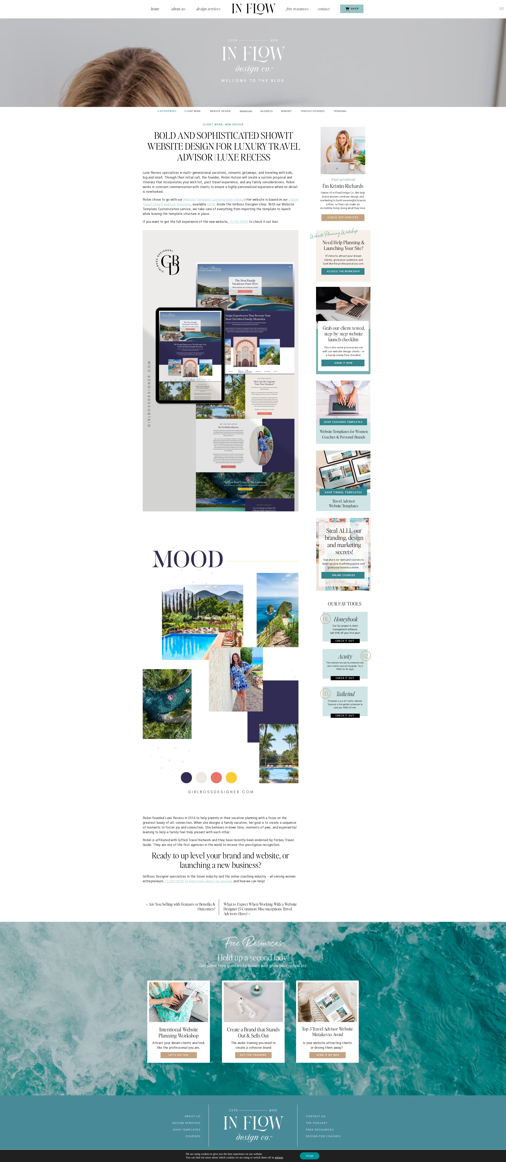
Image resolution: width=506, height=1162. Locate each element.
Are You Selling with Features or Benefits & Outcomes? (182, 906)
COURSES (193, 1136)
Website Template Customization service (214, 199)
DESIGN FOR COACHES (323, 1136)
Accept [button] (309, 1155)
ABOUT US (193, 1116)
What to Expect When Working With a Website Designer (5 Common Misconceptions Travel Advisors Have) (260, 908)
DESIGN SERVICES (186, 1123)
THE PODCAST (317, 1123)
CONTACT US (316, 1116)
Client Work (213, 125)
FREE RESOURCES (320, 1130)
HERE (211, 204)
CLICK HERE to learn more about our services (199, 881)
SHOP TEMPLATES (187, 1130)
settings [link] (279, 1157)
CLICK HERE (239, 221)
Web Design (234, 125)
